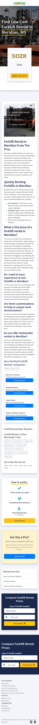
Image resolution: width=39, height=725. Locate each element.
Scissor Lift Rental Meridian (13, 586)
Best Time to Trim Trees (10, 691)
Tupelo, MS (8, 457)
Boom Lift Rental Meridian (13, 576)
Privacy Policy (13, 719)
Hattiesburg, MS (9, 445)
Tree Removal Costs (8, 686)
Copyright (28, 719)
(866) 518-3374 (19, 75)
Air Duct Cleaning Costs (10, 688)
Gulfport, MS (28, 441)
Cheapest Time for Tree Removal (13, 693)
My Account (5, 701)
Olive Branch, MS (10, 453)
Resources (5, 683)
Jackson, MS (8, 449)
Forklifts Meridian (10, 581)
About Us (5, 706)
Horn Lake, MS (21, 445)
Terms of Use (21, 719)
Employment (6, 708)
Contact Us (5, 711)
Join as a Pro (19, 556)
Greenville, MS (17, 441)
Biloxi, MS (7, 441)
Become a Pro (6, 698)
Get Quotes (18, 623)
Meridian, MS (19, 449)
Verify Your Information (11, 369)
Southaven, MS (22, 453)
